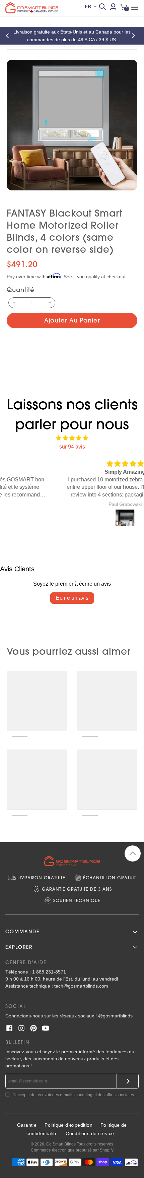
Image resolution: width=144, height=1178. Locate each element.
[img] (72, 438)
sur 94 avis (72, 447)
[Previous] (9, 36)
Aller (128, 1081)
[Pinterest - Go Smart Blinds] (33, 1028)
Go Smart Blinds (61, 1144)
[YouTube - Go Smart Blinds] (46, 1028)
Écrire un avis (72, 598)
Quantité (20, 290)
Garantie (27, 1125)
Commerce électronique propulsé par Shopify (72, 1150)
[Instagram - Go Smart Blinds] (21, 1028)
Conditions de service (90, 1133)
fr (88, 6)
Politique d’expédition (68, 1125)
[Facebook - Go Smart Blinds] (9, 1028)
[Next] (135, 36)
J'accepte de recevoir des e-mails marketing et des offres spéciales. (74, 1095)
